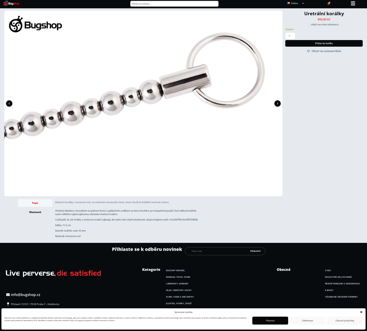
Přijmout (270, 320)
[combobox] (174, 4)
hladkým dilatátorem (184, 219)
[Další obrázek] (277, 103)
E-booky (329, 290)
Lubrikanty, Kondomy (177, 284)
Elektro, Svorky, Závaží (179, 303)
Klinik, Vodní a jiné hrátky (180, 297)
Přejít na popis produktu (324, 24)
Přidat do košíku (324, 43)
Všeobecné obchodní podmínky (341, 297)
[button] (361, 312)
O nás (328, 270)
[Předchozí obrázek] (9, 103)
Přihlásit (255, 251)
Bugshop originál (175, 270)
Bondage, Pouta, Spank (178, 277)
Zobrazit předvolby (344, 320)
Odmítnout (307, 320)
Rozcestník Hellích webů (338, 277)
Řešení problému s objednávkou (342, 284)
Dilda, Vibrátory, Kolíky (179, 290)
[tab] (35, 203)
